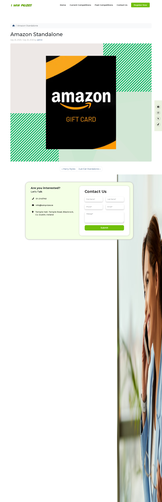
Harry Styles (69, 169)
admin (40, 40)
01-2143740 (41, 198)
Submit (104, 228)
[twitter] (158, 119)
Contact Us (122, 5)
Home (63, 5)
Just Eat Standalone (88, 169)
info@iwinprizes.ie (44, 205)
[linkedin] (158, 124)
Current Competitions (80, 5)
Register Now (140, 5)
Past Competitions (104, 5)
